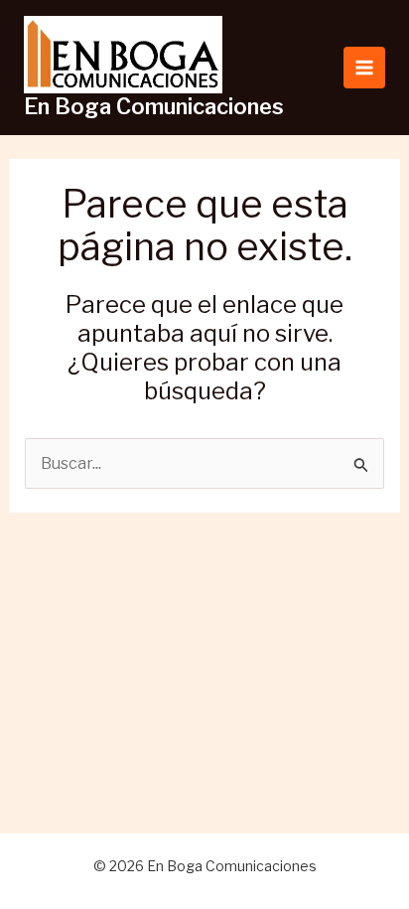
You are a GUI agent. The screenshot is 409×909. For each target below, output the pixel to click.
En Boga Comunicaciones (154, 106)
